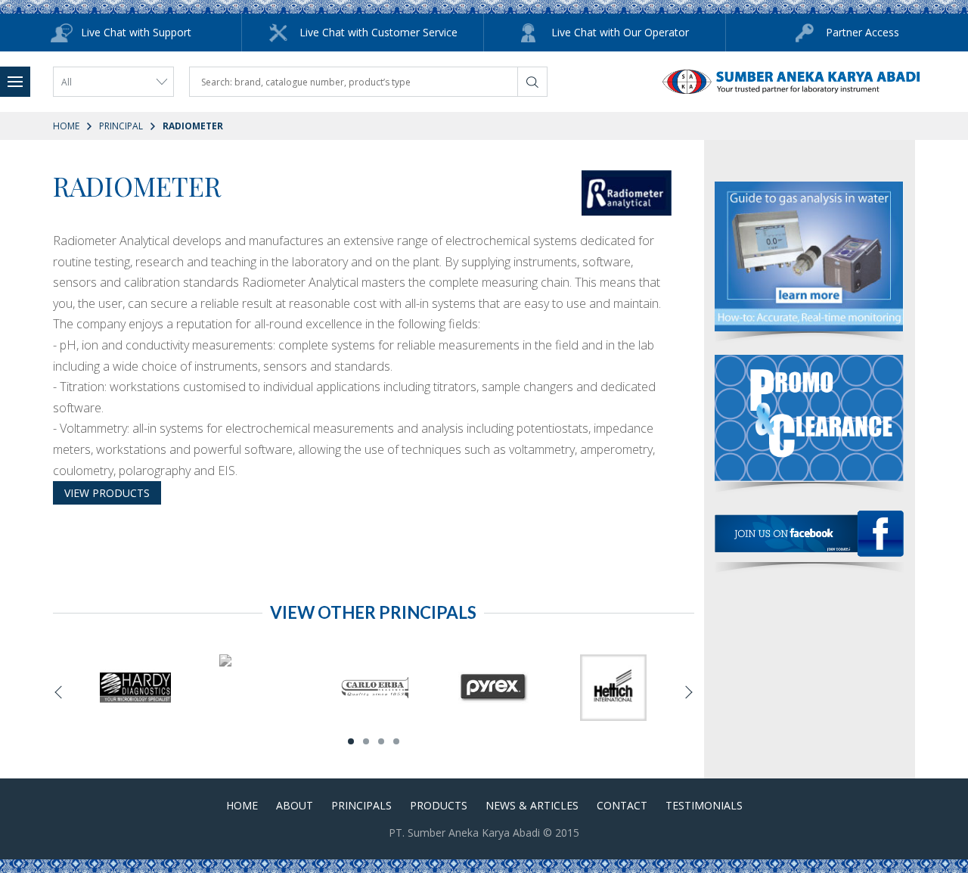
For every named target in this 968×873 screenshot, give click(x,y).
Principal (121, 126)
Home (66, 126)
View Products (107, 493)
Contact (622, 805)
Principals (361, 805)
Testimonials (704, 805)
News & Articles (532, 805)
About (294, 805)
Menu (15, 82)
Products (438, 805)
